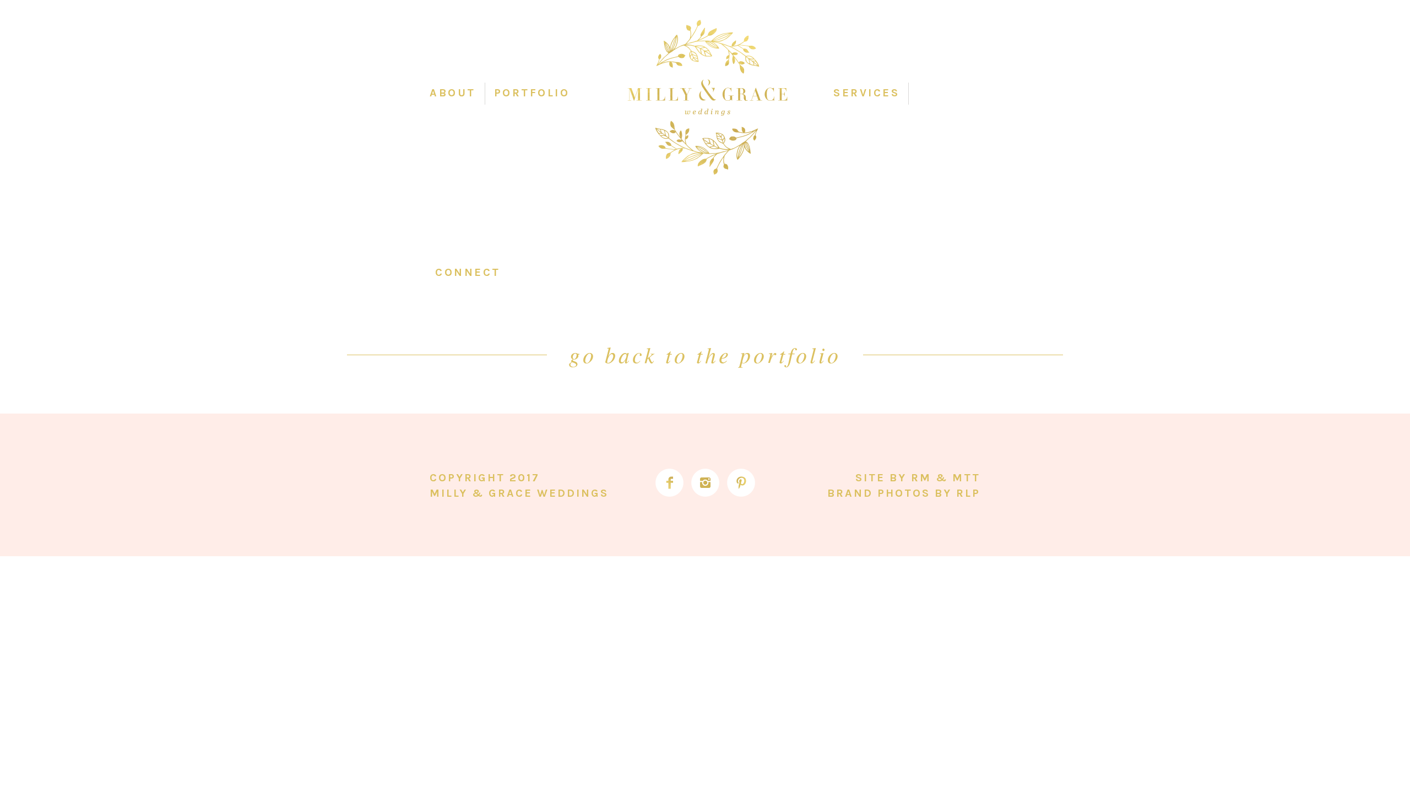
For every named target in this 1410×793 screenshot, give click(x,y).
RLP (968, 493)
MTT (966, 477)
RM (921, 477)
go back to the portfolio (705, 354)
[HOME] (707, 98)
